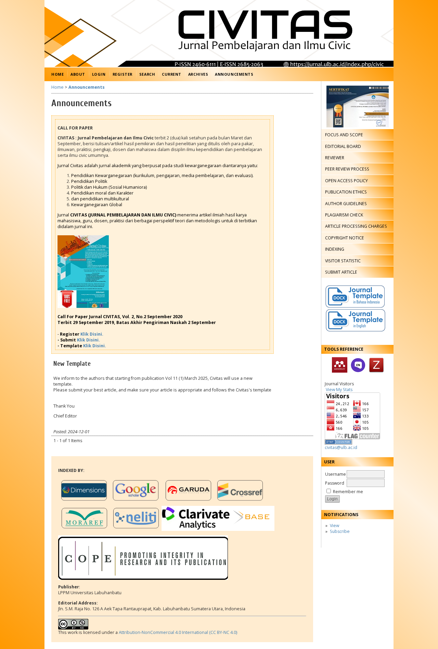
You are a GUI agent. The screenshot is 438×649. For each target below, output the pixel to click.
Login (99, 74)
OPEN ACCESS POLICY (346, 181)
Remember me (348, 492)
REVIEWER (334, 158)
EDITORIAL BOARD (343, 146)
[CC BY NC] (73, 628)
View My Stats (339, 389)
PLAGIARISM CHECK (344, 215)
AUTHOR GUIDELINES (346, 204)
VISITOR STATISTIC (343, 261)
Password (334, 483)
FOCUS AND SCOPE (344, 135)
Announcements (234, 74)
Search (147, 74)
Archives (198, 74)
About (77, 74)
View (334, 525)
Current (171, 74)
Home (57, 74)
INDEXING (334, 249)
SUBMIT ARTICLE (341, 272)
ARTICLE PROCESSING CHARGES (356, 226)
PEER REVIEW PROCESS (347, 169)
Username (335, 474)
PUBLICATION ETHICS (346, 192)
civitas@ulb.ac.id (341, 447)
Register (122, 74)
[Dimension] (84, 502)
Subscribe (340, 531)
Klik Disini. (91, 334)
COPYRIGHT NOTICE (344, 238)
